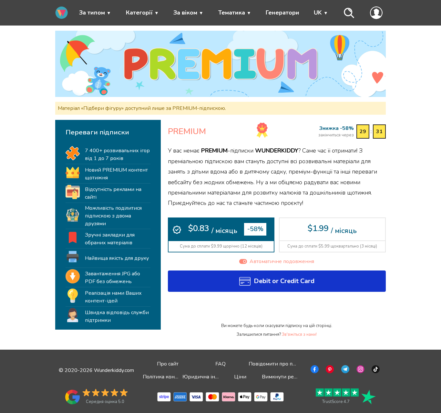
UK (318, 12)
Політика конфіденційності (176, 376)
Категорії (139, 12)
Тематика (231, 12)
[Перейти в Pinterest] (329, 370)
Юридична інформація (210, 376)
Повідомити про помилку (279, 363)
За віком (185, 12)
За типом (92, 12)
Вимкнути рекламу (285, 376)
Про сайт (168, 363)
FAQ (220, 363)
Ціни (240, 376)
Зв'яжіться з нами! (299, 334)
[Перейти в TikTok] (375, 370)
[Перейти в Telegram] (344, 370)
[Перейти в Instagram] (359, 370)
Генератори (282, 12)
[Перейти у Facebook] (314, 370)
